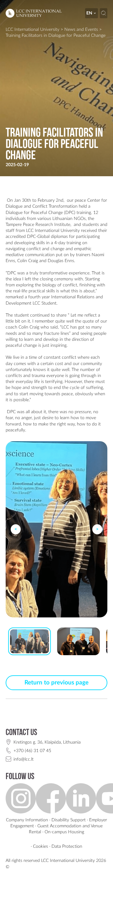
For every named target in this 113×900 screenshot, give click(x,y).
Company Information (27, 820)
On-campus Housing (64, 832)
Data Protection (66, 846)
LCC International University (32, 29)
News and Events (81, 29)
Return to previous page (56, 683)
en (89, 13)
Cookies (40, 846)
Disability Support (68, 820)
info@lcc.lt (23, 759)
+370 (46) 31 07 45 (32, 750)
